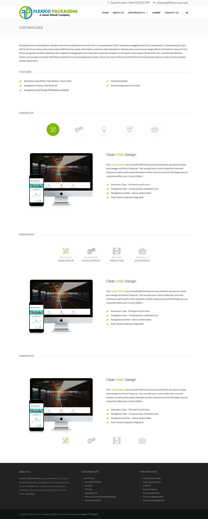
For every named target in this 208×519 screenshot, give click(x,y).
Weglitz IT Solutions (89, 514)
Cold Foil (146, 485)
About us (118, 12)
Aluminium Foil (90, 493)
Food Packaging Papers (153, 496)
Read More (30, 494)
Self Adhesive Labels (152, 478)
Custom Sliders (117, 164)
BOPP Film (89, 478)
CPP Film (88, 489)
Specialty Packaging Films (154, 500)
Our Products (136, 12)
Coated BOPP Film (92, 482)
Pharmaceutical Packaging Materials (100, 496)
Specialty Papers (150, 489)
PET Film (88, 485)
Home (105, 12)
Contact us (171, 12)
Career (156, 12)
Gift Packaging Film (151, 493)
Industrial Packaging (152, 482)
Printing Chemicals (92, 500)
